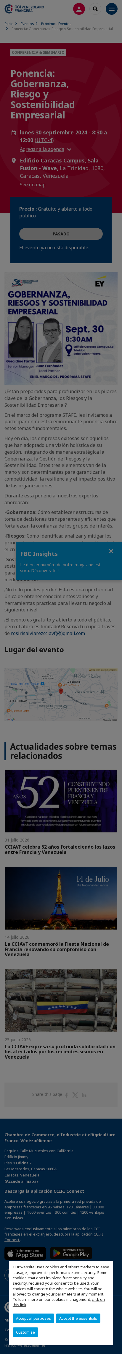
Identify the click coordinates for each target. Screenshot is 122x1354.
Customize (25, 1332)
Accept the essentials (78, 1318)
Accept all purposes (33, 1318)
